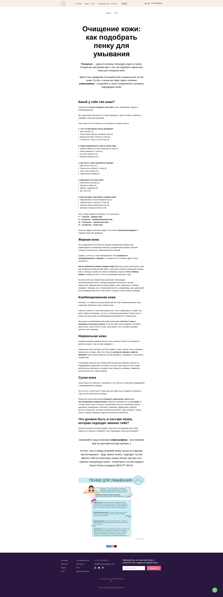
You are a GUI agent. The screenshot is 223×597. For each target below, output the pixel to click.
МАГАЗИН (79, 3)
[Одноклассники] (113, 546)
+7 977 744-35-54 (156, 3)
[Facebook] (107, 546)
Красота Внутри (82, 571)
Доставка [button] (80, 564)
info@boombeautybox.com (104, 564)
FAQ (78, 568)
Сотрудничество (82, 560)
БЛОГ (93, 3)
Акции (63, 568)
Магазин (64, 564)
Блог (116, 13)
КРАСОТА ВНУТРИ (124, 3)
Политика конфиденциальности (111, 587)
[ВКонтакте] (110, 546)
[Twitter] (115, 546)
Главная (108, 13)
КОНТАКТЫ (114, 3)
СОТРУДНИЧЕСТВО (103, 3)
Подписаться (154, 568)
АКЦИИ (87, 3)
